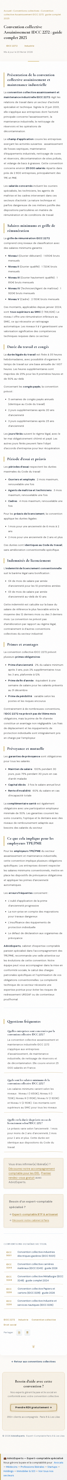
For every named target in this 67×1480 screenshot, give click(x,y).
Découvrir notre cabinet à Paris (30, 1220)
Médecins (11, 1466)
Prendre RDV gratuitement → (33, 1407)
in (19, 1332)
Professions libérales (32, 1466)
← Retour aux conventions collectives (33, 1361)
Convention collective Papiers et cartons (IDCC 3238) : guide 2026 (30, 1290)
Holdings (9, 1471)
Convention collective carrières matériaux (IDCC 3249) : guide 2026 (32, 1266)
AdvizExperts (18, 1436)
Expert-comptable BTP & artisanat (35, 1214)
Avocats (58, 1462)
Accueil (8, 10)
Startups (52, 1466)
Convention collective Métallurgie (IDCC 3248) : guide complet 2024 (34, 1278)
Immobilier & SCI (26, 1471)
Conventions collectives (26, 10)
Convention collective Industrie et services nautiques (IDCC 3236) (31, 1302)
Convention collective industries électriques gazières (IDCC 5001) (30, 1254)
